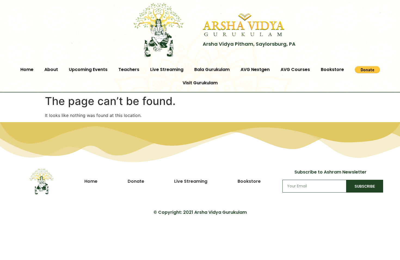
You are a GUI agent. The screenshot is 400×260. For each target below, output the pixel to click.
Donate (136, 181)
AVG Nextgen (255, 69)
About (51, 69)
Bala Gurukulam (212, 69)
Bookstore (332, 69)
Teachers (128, 69)
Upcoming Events (88, 69)
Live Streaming (166, 69)
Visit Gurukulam (200, 83)
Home (26, 69)
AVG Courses (295, 69)
